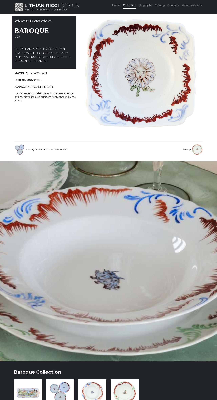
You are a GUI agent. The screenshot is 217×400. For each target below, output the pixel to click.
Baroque (187, 149)
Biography (145, 5)
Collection (129, 5)
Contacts (173, 5)
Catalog (160, 5)
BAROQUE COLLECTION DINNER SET (47, 149)
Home (116, 5)
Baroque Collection (41, 20)
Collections (21, 20)
